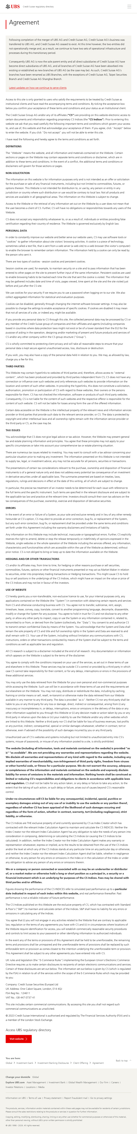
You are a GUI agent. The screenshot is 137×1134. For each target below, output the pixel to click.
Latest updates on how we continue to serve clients (37, 87)
